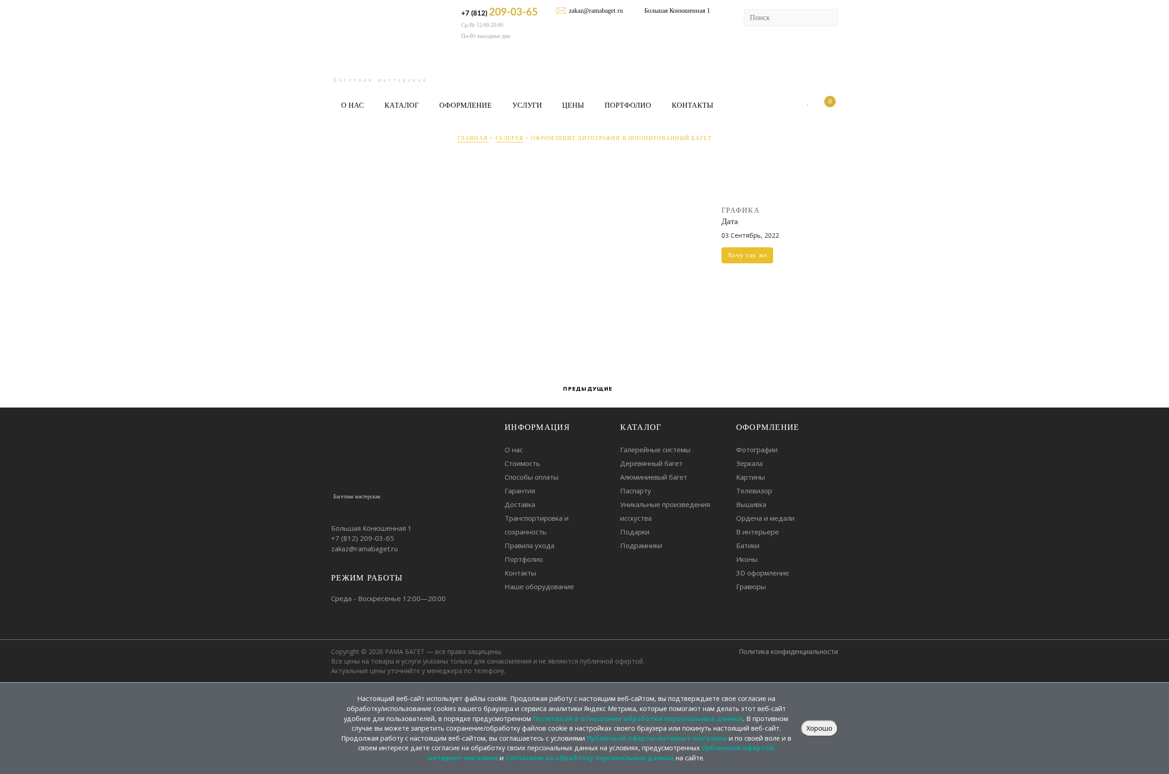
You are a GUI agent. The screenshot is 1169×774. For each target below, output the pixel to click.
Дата (729, 221)
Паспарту (635, 490)
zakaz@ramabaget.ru (596, 10)
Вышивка (751, 504)
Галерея (509, 138)
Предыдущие (586, 388)
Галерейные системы (655, 449)
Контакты (692, 105)
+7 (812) (499, 12)
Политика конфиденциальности (788, 651)
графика (740, 210)
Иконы (747, 559)
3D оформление (762, 572)
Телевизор (754, 490)
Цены (573, 105)
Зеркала (749, 463)
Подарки (634, 531)
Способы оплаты (531, 476)
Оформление (465, 105)
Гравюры (751, 586)
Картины (750, 476)
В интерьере (757, 531)
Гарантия (520, 490)
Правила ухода (529, 545)
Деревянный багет (651, 463)
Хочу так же (747, 255)
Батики (747, 545)
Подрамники (641, 545)
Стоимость (522, 463)
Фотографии (757, 449)
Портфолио (628, 105)
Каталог (401, 105)
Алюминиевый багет (653, 476)
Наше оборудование (539, 586)
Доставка (520, 504)
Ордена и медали (765, 518)
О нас (352, 105)
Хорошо (819, 728)
